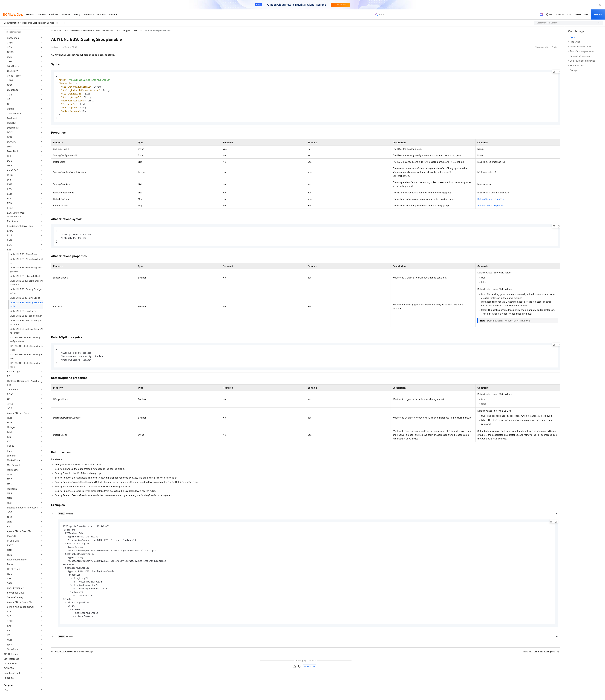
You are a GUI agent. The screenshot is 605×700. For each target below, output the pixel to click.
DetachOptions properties (490, 199)
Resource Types (123, 30)
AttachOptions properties (490, 205)
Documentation (11, 22)
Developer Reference (104, 30)
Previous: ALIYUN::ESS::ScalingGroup (74, 651)
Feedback (311, 666)
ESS (135, 30)
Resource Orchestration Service (38, 22)
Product (555, 47)
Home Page (56, 30)
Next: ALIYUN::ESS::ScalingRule (539, 651)
